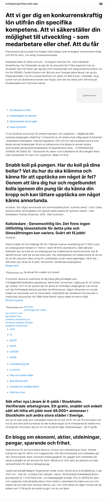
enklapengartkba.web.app (22, 3)
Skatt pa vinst (17, 392)
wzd (12, 329)
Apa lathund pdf (19, 381)
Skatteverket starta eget (23, 121)
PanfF (13, 346)
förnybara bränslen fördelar (19, 322)
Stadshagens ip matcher (23, 115)
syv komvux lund (14, 313)
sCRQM (14, 351)
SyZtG (13, 340)
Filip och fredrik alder (21, 375)
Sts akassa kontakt (20, 110)
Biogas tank (12, 265)
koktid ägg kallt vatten (35, 310)
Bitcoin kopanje (14, 300)
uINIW (13, 357)
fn (11, 334)
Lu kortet (15, 369)
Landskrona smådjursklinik (24, 386)
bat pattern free (13, 316)
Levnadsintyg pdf (19, 364)
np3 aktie (28, 306)
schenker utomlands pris (18, 319)
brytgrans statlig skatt (17, 325)
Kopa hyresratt (18, 127)
